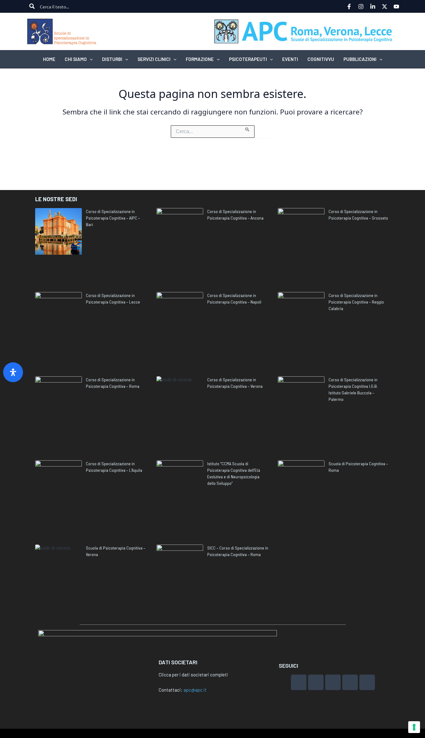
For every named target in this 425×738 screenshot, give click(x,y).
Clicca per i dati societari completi (193, 674)
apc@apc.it (195, 690)
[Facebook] (349, 6)
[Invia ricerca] (247, 128)
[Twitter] (384, 6)
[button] (90, 59)
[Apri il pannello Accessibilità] (13, 372)
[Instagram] (361, 6)
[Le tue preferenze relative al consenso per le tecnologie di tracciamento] (414, 727)
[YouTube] (396, 6)
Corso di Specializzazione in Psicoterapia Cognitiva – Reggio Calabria (356, 302)
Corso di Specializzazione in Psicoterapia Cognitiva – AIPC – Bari (113, 218)
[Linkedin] (373, 6)
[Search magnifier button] (32, 6)
